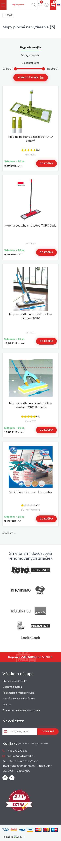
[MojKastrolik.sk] (18, 5)
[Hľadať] (33, 5)
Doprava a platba (12, 686)
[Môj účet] (46, 5)
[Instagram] (11, 777)
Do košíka (46, 163)
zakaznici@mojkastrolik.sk (20, 756)
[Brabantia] (21, 611)
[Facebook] (5, 777)
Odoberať (48, 731)
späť (9, 15)
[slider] (15, 68)
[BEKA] (40, 590)
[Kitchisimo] (21, 590)
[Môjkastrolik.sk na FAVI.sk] (19, 801)
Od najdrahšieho (30, 62)
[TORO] (21, 570)
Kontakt (6, 704)
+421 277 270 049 (17, 750)
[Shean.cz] (19, 836)
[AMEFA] (40, 610)
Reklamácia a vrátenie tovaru (18, 692)
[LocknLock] (30, 637)
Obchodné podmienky (14, 681)
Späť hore (7, 533)
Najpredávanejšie (30, 47)
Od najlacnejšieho (30, 55)
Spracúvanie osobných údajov (18, 698)
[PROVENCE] (40, 570)
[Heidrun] (40, 625)
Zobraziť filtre (28, 77)
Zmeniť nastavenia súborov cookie (21, 710)
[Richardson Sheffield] (21, 625)
